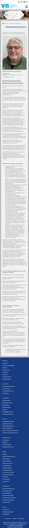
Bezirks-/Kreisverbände (8, 365)
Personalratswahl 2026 (8, 488)
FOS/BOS (5, 409)
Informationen (6, 502)
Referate (5, 367)
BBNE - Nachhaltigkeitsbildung (10, 430)
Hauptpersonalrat (7, 491)
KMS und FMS (6, 481)
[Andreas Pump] (14, 53)
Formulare (5, 477)
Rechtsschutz (6, 458)
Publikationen (6, 479)
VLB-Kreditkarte (7, 465)
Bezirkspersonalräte (8, 495)
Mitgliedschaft (6, 437)
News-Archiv (6, 509)
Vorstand (5, 363)
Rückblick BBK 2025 (7, 423)
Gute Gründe (6, 440)
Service (5, 451)
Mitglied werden (7, 444)
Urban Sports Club (7, 463)
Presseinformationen (8, 512)
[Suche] (26, 2)
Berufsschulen (6, 400)
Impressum (8, 518)
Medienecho (6, 393)
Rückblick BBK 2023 (7, 428)
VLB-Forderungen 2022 (8, 391)
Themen (5, 419)
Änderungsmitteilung (8, 447)
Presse (4, 507)
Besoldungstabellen (8, 474)
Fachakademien (6, 407)
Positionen (5, 384)
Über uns (5, 360)
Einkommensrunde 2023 (8, 426)
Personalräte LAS (7, 493)
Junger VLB (5, 372)
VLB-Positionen (6, 388)
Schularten (7, 23)
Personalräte (6, 486)
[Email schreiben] (23, 2)
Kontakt (14, 518)
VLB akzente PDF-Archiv (8, 472)
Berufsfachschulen (7, 403)
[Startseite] (3, 23)
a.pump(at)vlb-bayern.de (7, 77)
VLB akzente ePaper (7, 470)
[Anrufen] (21, 2)
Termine (5, 454)
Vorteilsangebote (7, 468)
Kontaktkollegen (7, 377)
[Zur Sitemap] (18, 2)
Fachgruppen (6, 370)
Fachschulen (6, 405)
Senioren (5, 374)
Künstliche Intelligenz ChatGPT (10, 432)
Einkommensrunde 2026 (8, 421)
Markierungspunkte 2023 (9, 386)
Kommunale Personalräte (9, 497)
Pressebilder (6, 514)
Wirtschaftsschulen (8, 414)
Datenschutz (21, 518)
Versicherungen (7, 461)
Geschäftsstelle (7, 379)
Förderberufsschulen (8, 412)
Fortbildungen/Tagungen (9, 456)
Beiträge (5, 442)
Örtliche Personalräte (8, 500)
